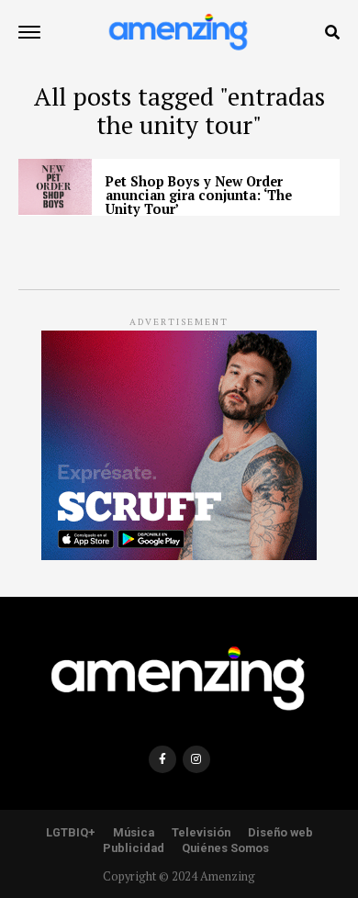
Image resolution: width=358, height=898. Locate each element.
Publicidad (133, 848)
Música (133, 832)
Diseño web (280, 832)
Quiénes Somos (225, 848)
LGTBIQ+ (70, 832)
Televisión (201, 832)
